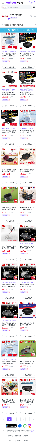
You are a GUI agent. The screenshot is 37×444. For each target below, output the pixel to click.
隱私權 (19, 441)
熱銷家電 (34, 30)
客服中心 (10, 436)
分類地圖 (25, 441)
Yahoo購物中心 (15, 2)
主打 (3, 30)
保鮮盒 (29, 30)
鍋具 (23, 30)
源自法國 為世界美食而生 (14, 25)
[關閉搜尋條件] (6, 7)
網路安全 (11, 441)
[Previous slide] (2, 41)
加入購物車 (10, 67)
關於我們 (18, 436)
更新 (32, 431)
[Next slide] (16, 41)
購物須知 (25, 436)
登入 (31, 3)
